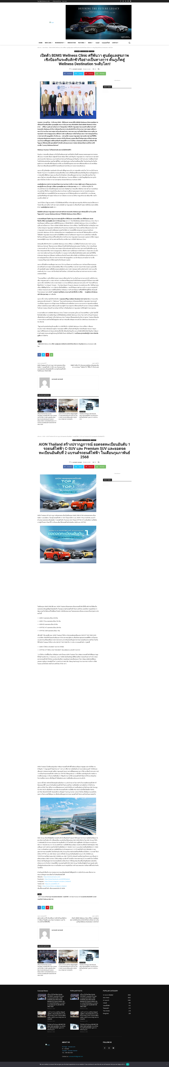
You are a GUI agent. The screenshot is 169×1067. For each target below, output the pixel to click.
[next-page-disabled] (107, 91)
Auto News (45, 47)
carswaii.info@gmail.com (76, 1056)
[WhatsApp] (51, 355)
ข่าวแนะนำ (91, 51)
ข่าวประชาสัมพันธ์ (84, 51)
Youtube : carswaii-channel (69, 1050)
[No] (167, 1064)
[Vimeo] (128, 1)
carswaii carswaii (77, 69)
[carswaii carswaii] (70, 69)
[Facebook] (121, 1)
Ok (127, 1064)
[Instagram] (123, 1)
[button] (129, 43)
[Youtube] (130, 1)
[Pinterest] (47, 355)
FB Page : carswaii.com (68, 1047)
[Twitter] (126, 1)
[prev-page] (104, 91)
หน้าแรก (39, 47)
